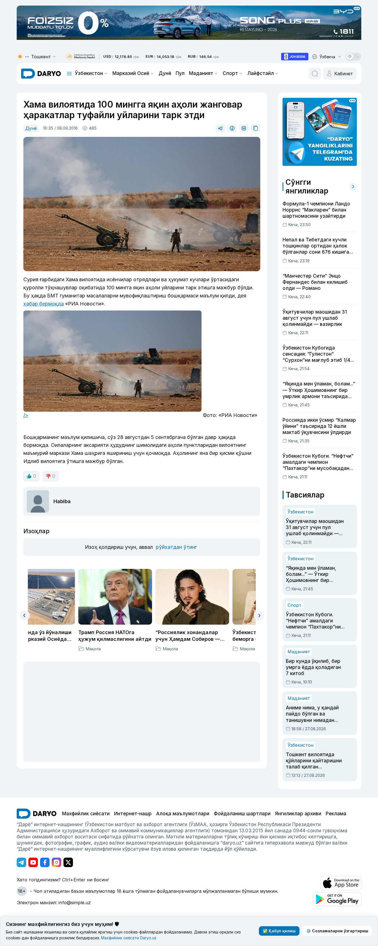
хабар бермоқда (43, 304)
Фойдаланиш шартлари (242, 813)
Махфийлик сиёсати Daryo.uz (128, 937)
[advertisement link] (294, 56)
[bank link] (80, 57)
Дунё (165, 73)
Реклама (336, 813)
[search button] (315, 73)
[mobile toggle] (69, 73)
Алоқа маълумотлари (182, 813)
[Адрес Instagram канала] (56, 862)
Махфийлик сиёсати (86, 813)
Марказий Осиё (130, 73)
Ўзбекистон (89, 73)
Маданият (201, 73)
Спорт (230, 73)
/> (25, 415)
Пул (180, 73)
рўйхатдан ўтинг (176, 547)
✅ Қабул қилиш (279, 930)
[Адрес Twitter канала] (68, 862)
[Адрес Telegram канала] (21, 862)
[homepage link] (41, 74)
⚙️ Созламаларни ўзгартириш (337, 930)
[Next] (259, 615)
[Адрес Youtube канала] (33, 862)
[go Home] (37, 814)
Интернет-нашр (133, 813)
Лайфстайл (260, 73)
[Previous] (24, 615)
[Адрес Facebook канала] (45, 862)
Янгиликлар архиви (298, 813)
